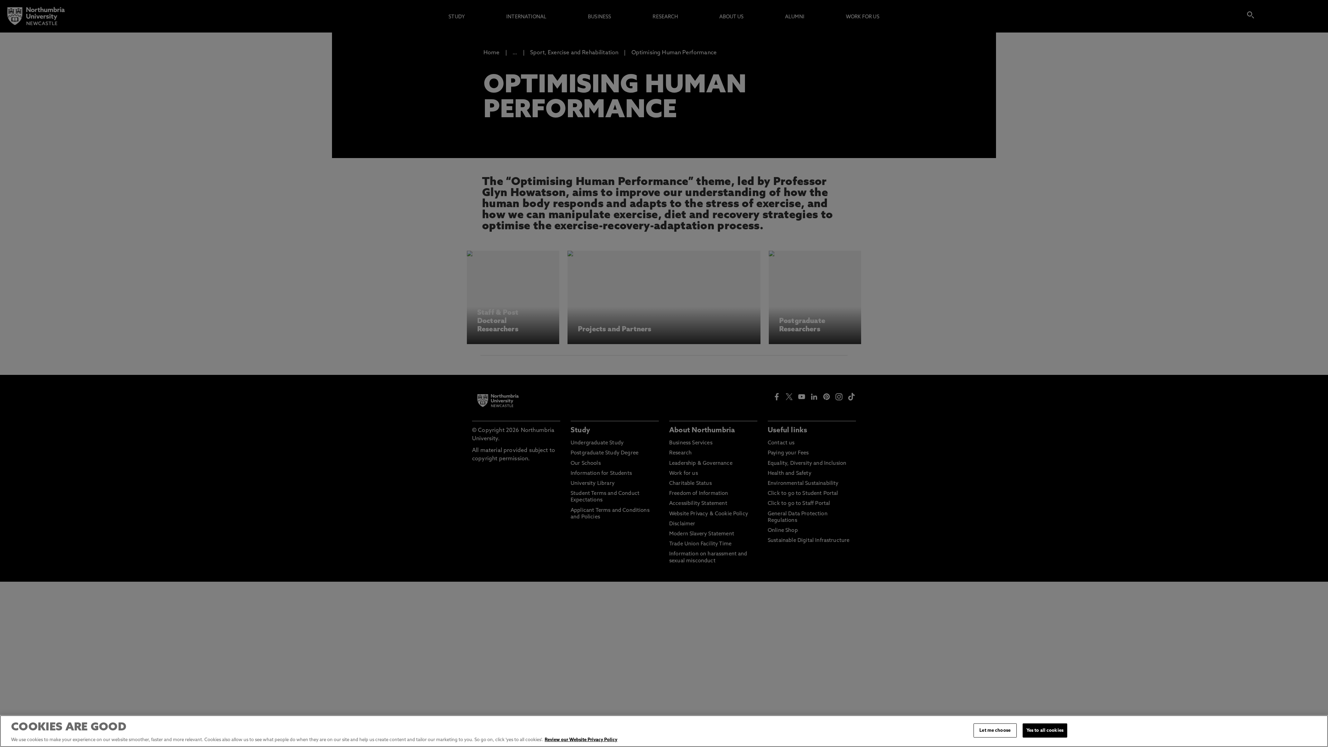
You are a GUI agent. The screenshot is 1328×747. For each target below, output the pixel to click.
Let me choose (995, 730)
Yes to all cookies (1044, 730)
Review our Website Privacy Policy (581, 740)
